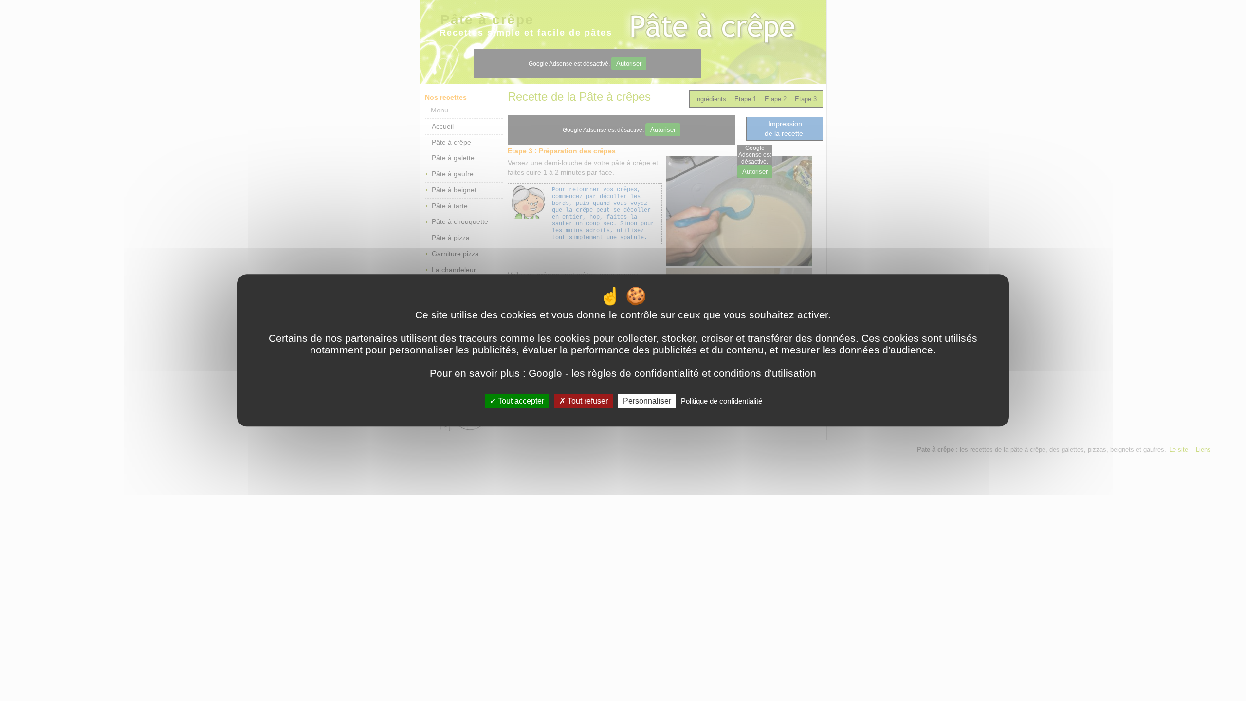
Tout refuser (587, 401)
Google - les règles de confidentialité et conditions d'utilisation (672, 373)
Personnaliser (647, 401)
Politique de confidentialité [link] (721, 401)
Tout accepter (520, 401)
